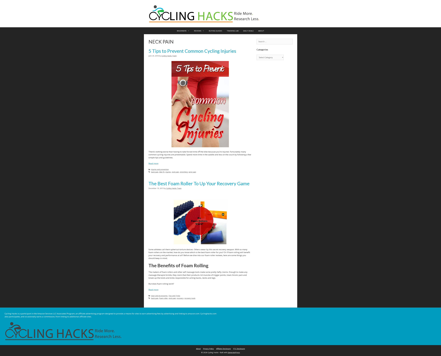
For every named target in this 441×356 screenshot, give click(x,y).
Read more (153, 163)
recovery (180, 298)
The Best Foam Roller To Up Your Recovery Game (198, 183)
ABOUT (261, 31)
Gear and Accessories (159, 296)
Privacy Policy (208, 348)
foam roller (163, 298)
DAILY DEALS (248, 31)
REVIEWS (197, 31)
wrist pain (192, 172)
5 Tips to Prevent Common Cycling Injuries (192, 51)
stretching (184, 172)
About (198, 348)
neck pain (175, 172)
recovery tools (189, 298)
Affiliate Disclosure (223, 348)
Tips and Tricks (174, 296)
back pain (154, 172)
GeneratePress (234, 352)
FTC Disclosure (239, 348)
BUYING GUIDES (215, 31)
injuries (168, 172)
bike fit (162, 172)
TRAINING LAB (233, 31)
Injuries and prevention (160, 169)
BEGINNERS (182, 31)
